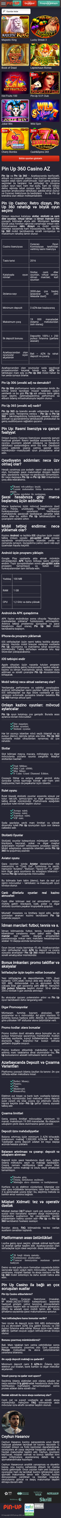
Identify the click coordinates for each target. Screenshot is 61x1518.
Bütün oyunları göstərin (30, 158)
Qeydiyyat (30, 3)
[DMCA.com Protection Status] (39, 1509)
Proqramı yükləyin (49, 3)
